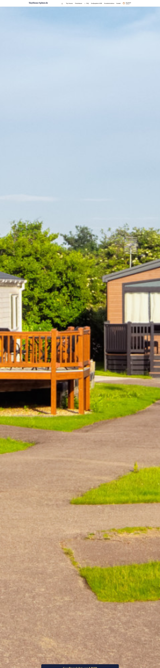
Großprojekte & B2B (96, 3)
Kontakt (118, 3)
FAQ (87, 3)
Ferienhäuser (78, 3)
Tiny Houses (69, 3)
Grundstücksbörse (109, 3)
